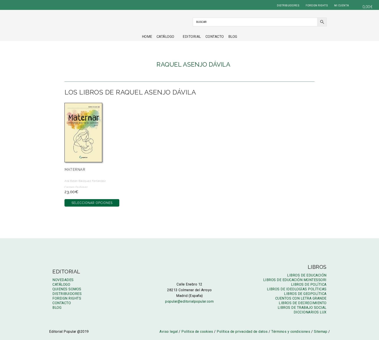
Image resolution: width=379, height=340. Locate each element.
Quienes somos (66, 289)
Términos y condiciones (290, 331)
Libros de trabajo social (302, 307)
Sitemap (320, 331)
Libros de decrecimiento (303, 303)
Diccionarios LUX (310, 312)
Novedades (63, 280)
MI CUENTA (341, 5)
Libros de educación (307, 275)
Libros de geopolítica (305, 294)
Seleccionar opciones (92, 203)
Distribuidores (67, 294)
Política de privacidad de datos (242, 331)
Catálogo (165, 37)
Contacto (215, 37)
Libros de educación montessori (295, 280)
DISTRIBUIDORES (288, 5)
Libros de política (309, 284)
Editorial (192, 37)
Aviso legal (168, 331)
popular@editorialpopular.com (189, 301)
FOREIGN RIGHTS (317, 5)
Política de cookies (197, 331)
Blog (232, 37)
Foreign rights (66, 298)
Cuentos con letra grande (301, 298)
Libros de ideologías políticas (297, 289)
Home (147, 37)
